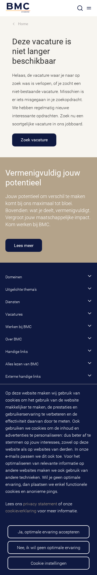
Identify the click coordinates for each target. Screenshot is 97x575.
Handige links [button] (16, 351)
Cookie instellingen (49, 563)
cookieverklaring (20, 510)
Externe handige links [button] (23, 376)
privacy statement (40, 503)
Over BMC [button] (13, 339)
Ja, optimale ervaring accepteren (48, 531)
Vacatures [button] (14, 314)
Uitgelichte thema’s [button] (21, 289)
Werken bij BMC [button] (18, 327)
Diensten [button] (12, 302)
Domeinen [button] (13, 277)
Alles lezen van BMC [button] (22, 364)
